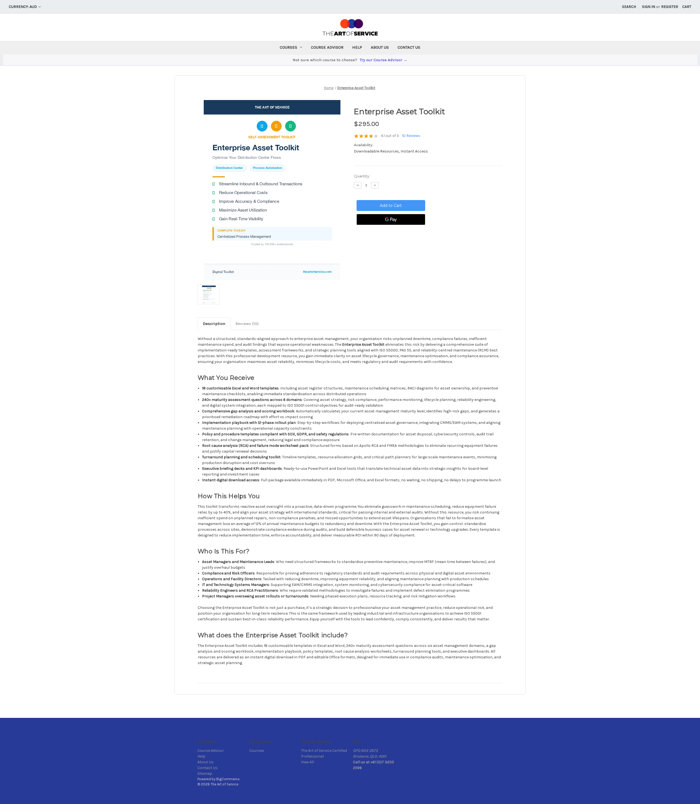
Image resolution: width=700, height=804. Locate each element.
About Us (380, 47)
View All (307, 762)
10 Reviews (411, 135)
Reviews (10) (247, 323)
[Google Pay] (391, 219)
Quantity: (362, 176)
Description (214, 323)
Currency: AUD (23, 6)
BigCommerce (228, 779)
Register (669, 6)
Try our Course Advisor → (383, 59)
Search (629, 6)
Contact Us (409, 47)
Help (357, 47)
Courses (288, 47)
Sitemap (204, 773)
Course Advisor (327, 47)
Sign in (648, 6)
